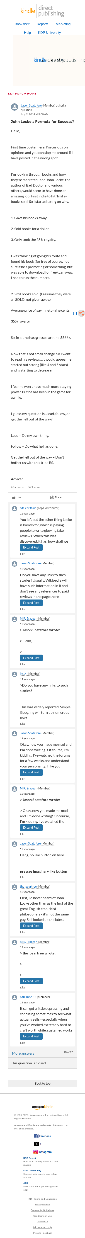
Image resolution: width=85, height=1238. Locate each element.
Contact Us (42, 1221)
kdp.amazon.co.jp (42, 1227)
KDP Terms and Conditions (43, 1199)
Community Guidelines (42, 1210)
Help (27, 32)
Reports (43, 24)
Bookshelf (22, 24)
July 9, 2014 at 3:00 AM (35, 114)
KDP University (49, 32)
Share (58, 497)
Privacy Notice (42, 1204)
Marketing (63, 24)
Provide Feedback (42, 1233)
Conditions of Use (42, 1216)
